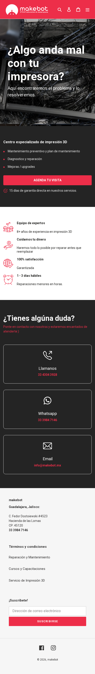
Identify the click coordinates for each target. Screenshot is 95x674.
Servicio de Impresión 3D (27, 580)
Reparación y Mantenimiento (29, 557)
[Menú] (87, 9)
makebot (53, 659)
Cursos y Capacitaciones (27, 569)
